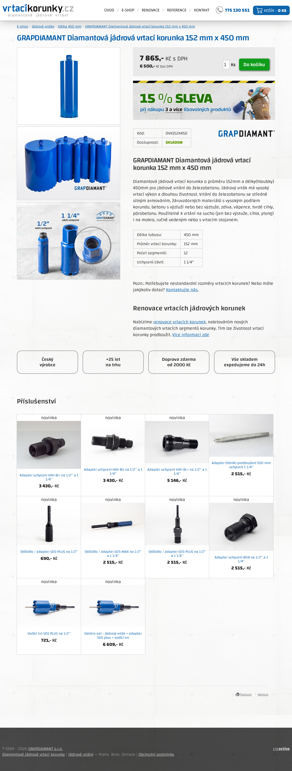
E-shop (128, 10)
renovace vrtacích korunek (179, 322)
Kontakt (201, 10)
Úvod (109, 10)
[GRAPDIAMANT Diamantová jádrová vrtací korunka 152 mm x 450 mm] (68, 164)
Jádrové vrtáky (43, 26)
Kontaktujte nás (182, 290)
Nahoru (263, 695)
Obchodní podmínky (156, 754)
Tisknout (246, 695)
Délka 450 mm (69, 26)
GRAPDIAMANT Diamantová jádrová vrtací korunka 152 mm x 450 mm (140, 26)
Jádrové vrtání (80, 754)
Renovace (150, 10)
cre (281, 749)
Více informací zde (190, 334)
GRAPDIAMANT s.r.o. (45, 749)
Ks (234, 64)
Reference (176, 10)
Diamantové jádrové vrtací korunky (38, 10)
